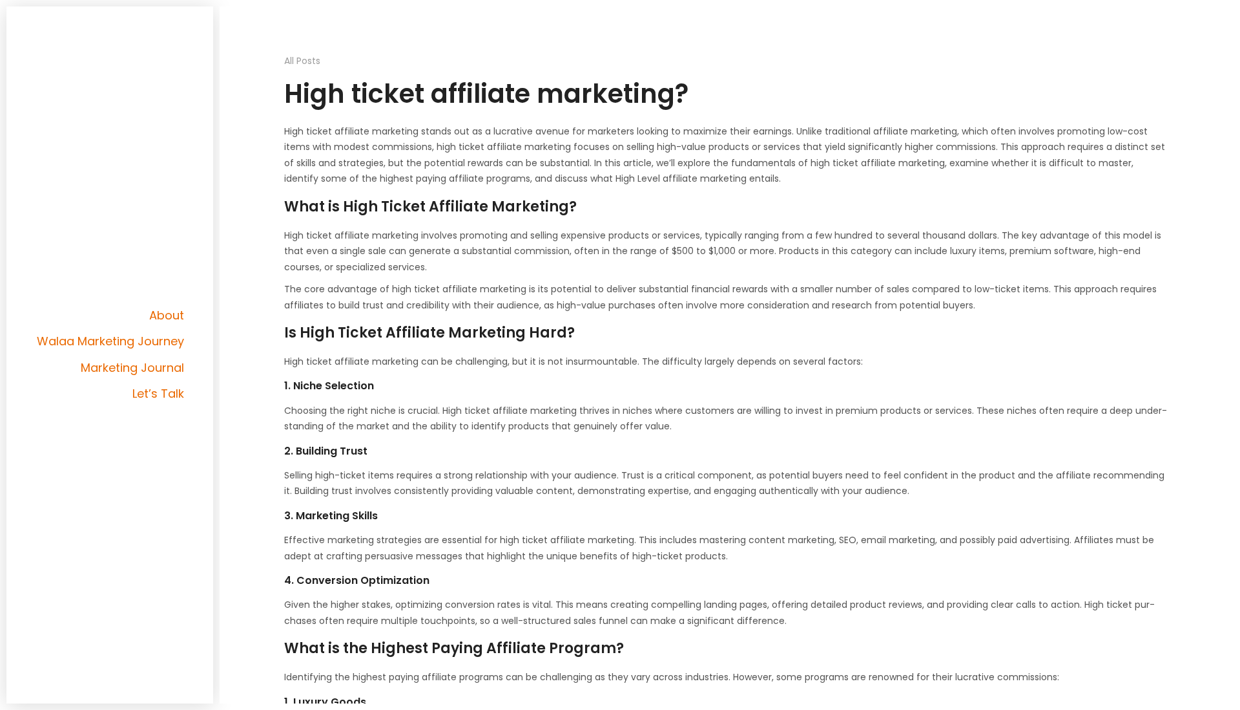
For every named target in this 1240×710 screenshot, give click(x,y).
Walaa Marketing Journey (110, 341)
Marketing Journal (132, 368)
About (166, 315)
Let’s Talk (158, 393)
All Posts (302, 60)
